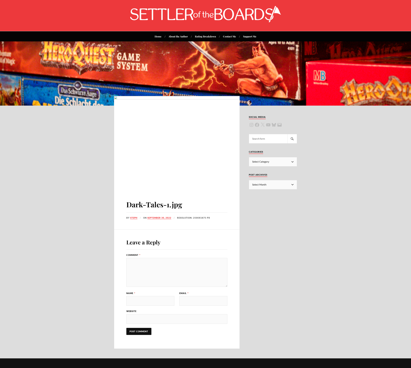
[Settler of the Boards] (205, 21)
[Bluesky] (273, 124)
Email (183, 293)
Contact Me (229, 36)
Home (158, 36)
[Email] (279, 124)
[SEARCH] (292, 138)
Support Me (249, 36)
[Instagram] (251, 124)
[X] (262, 124)
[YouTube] (268, 124)
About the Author (178, 36)
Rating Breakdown (205, 36)
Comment (133, 255)
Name (130, 293)
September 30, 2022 (159, 217)
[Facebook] (257, 124)
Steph (133, 217)
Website (131, 311)
